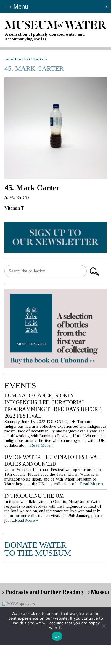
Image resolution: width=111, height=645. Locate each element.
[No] (104, 626)
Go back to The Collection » (25, 59)
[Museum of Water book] (55, 237)
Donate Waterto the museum (37, 548)
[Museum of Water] (55, 24)
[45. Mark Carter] (55, 128)
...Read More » (41, 445)
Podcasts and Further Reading (44, 592)
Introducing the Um (34, 496)
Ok (57, 636)
